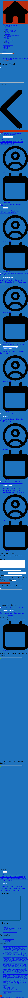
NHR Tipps (8, 36)
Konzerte (7, 34)
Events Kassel (8, 26)
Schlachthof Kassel (7, 929)
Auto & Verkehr (9, 43)
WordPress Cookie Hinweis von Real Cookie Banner (12, 997)
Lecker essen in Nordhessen (12, 35)
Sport (4, 49)
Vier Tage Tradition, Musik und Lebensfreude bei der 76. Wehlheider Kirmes (13, 282)
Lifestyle (7, 41)
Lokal (4, 24)
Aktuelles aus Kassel (8, 45)
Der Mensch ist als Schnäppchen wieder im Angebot (12, 614)
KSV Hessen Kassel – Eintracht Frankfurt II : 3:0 (11, 420)
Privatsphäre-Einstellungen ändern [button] (11, 989)
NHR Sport (5, 208)
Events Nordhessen (10, 31)
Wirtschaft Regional (10, 32)
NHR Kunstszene (7, 46)
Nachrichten (6, 37)
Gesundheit (5, 47)
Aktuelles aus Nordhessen (11, 25)
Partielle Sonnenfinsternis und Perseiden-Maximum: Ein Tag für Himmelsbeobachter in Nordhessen (12, 490)
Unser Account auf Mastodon (10, 932)
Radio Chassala (7, 941)
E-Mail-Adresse (3, 573)
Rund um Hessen (9, 40)
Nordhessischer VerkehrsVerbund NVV (12, 928)
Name (1, 570)
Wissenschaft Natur (10, 28)
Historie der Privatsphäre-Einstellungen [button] (12, 991)
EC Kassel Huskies (7, 937)
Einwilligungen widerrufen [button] (9, 992)
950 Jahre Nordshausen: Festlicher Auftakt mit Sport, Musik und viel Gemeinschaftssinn (12, 142)
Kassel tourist (6, 926)
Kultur (6, 29)
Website (2, 575)
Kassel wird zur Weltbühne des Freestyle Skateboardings (11, 212)
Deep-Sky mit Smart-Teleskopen (10, 347)
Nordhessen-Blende (7, 940)
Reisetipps (5, 48)
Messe (7, 42)
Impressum (15, 965)
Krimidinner (5, 927)
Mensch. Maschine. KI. (10, 30)
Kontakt (4, 51)
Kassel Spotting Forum (8, 939)
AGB (4, 986)
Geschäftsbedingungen (8, 987)
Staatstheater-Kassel (8, 930)
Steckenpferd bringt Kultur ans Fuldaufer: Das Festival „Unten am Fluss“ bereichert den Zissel (12, 888)
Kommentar (3, 559)
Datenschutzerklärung (8, 988)
